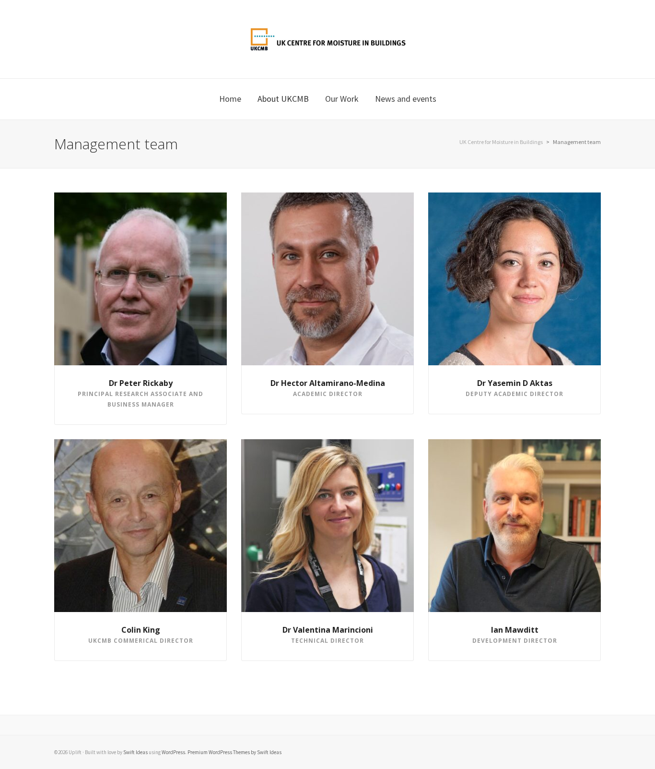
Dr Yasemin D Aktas (514, 383)
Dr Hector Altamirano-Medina (327, 383)
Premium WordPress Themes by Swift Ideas (234, 752)
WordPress (173, 752)
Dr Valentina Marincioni (327, 630)
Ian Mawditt (514, 630)
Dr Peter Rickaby (141, 383)
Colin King (140, 630)
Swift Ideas (135, 752)
